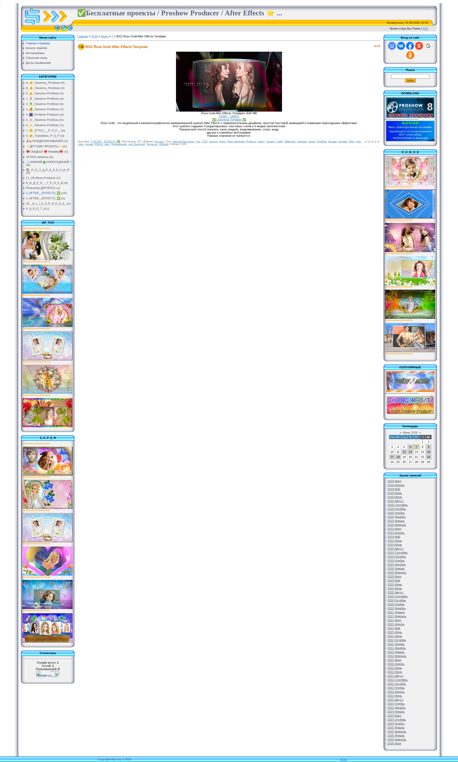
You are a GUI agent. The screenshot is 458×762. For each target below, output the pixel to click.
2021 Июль (394, 636)
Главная (82, 36)
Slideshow (289, 141)
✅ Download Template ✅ (229, 119)
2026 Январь (396, 735)
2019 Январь (396, 520)
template (343, 141)
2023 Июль (394, 695)
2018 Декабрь (396, 516)
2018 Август (395, 501)
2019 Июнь (394, 540)
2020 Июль (394, 588)
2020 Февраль (396, 572)
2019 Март (394, 528)
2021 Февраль (396, 616)
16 (428, 451)
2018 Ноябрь (396, 512)
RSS (425, 28)
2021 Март (394, 620)
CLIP (204, 141)
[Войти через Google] (428, 46)
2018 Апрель (395, 485)
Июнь (104, 36)
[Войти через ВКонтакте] (401, 46)
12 (404, 451)
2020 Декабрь (396, 608)
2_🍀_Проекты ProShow (42, 103)
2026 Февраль (396, 739)
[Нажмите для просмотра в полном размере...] (229, 110)
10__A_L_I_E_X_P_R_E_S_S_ (46, 203)
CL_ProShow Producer (41, 177)
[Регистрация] (64, 30)
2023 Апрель (395, 691)
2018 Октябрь (396, 508)
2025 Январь (396, 727)
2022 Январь (396, 652)
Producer (251, 141)
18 (398, 457)
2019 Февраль (396, 524)
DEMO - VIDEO (229, 116)
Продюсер (152, 144)
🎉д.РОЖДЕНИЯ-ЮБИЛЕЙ (44, 141)
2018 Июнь (394, 493)
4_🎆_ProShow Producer (42, 114)
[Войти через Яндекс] (419, 46)
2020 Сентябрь (397, 596)
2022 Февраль (396, 656)
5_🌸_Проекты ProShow (42, 119)
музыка (89, 144)
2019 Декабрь (396, 564)
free (198, 141)
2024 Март (394, 715)
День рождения (236, 141)
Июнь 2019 (410, 432)
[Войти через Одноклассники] (410, 55)
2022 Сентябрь (397, 679)
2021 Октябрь (396, 640)
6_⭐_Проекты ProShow (42, 125)
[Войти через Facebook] (410, 46)
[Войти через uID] (392, 46)
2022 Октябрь (396, 683)
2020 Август (395, 592)
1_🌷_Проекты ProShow (42, 98)
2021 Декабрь (396, 648)
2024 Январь (396, 711)
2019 (94, 36)
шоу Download (137, 144)
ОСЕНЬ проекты (37, 156)
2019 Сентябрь (397, 552)
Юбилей (163, 144)
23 (428, 457)
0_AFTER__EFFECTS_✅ (43, 193)
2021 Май (393, 628)
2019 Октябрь (396, 556)
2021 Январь (396, 612)
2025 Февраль (396, 731)
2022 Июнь (394, 667)
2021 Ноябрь (396, 644)
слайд (279, 141)
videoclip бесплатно (184, 141)
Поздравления (119, 144)
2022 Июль (394, 671)
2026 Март (394, 743)
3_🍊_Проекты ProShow (42, 109)
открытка (302, 141)
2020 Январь (396, 568)
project (261, 141)
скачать (213, 141)
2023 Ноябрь (396, 703)
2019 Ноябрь (396, 560)
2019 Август (395, 548)
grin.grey (159, 141)
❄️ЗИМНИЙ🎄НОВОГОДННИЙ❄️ (49, 162)
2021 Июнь (394, 632)
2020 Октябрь (396, 600)
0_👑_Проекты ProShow (42, 93)
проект (311, 141)
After (351, 141)
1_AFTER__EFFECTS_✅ (43, 198)
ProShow (322, 141)
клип (106, 144)
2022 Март (394, 660)
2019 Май (393, 536)
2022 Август (395, 675)
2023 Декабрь (396, 707)
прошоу (270, 141)
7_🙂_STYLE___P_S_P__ (43, 130)
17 (392, 457)
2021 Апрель (395, 624)
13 (410, 451)
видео (222, 141)
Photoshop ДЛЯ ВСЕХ (40, 188)
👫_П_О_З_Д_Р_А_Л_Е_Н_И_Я (47, 169)
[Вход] (70, 30)
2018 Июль (394, 497)
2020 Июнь (394, 584)
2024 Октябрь (396, 719)
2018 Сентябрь (397, 504)
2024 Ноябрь (396, 723)
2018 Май (393, 489)
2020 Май (393, 580)
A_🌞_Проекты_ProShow (43, 82)
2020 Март (394, 576)
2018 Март (394, 481)
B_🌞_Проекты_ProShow (43, 88)
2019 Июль (394, 544)
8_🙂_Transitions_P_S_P (42, 135)
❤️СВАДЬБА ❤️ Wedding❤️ (44, 151)
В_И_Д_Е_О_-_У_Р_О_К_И (44, 182)
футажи (332, 141)
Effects (99, 144)
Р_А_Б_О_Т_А (36, 208)
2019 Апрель (395, 532)
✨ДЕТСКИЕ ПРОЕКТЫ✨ (44, 146)
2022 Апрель (395, 664)
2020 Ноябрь (396, 604)
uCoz (343, 759)
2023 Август (395, 699)
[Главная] (57, 30)
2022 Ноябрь (396, 687)
